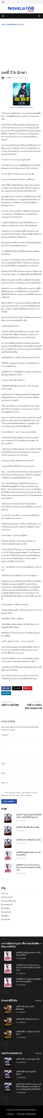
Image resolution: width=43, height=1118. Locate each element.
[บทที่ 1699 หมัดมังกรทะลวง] (7, 1019)
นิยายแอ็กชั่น (6, 912)
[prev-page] (3, 879)
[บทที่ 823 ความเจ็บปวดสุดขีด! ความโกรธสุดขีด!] (7, 979)
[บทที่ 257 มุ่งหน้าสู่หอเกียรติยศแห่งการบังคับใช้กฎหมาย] (7, 815)
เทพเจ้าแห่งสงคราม (11, 1053)
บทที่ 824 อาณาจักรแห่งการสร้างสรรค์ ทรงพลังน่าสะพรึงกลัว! (28, 867)
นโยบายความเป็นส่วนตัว (26, 1114)
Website (4, 783)
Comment (5, 735)
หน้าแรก (4, 893)
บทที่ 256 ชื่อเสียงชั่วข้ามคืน (27, 827)
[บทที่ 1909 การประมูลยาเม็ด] (7, 1059)
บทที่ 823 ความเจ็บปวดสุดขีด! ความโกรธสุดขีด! (28, 980)
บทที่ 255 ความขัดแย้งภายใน (28, 840)
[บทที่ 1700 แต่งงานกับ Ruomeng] (7, 1007)
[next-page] (6, 879)
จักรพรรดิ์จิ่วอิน (9, 1000)
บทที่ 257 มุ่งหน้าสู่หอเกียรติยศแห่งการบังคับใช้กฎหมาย (29, 815)
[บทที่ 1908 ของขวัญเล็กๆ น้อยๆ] (7, 1072)
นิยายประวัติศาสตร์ (8, 901)
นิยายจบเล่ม (5, 919)
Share (7, 688)
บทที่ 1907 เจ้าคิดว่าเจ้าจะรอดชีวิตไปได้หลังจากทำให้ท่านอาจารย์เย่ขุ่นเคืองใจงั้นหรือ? (29, 1086)
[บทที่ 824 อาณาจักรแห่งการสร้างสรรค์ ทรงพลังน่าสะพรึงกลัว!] (7, 865)
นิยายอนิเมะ (5, 908)
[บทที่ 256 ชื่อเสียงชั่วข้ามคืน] (7, 827)
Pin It (29, 688)
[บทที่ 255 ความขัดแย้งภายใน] (7, 840)
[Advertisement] (21, 48)
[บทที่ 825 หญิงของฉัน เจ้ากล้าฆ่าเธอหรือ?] (7, 852)
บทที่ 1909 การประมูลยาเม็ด (28, 1059)
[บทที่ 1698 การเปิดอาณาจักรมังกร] (7, 1032)
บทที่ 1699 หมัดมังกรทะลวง (27, 1019)
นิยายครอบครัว (7, 897)
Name (4, 764)
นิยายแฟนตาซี (6, 904)
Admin (9, 78)
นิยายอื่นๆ (5, 916)
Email (4, 773)
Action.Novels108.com (28, 1110)
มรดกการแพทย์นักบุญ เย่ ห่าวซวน (12, 24)
